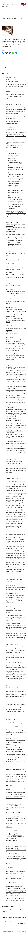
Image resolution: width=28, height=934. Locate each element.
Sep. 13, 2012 (13, 882)
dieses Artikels (21, 595)
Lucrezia (8, 307)
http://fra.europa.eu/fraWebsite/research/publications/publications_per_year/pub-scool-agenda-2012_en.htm (16, 851)
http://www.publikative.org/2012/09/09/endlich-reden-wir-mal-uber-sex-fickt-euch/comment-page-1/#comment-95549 (16, 134)
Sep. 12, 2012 (14, 830)
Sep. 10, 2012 (15, 593)
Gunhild (8, 882)
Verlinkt (11, 21)
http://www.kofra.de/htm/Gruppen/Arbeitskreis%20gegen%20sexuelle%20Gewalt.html (16, 892)
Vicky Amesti (9, 77)
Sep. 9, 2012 (15, 77)
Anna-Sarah (9, 593)
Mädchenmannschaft (7, 3)
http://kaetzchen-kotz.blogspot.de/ (14, 812)
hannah (8, 801)
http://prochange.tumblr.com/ (13, 895)
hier (13, 602)
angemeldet (9, 909)
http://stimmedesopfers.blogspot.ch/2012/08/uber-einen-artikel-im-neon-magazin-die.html (16, 320)
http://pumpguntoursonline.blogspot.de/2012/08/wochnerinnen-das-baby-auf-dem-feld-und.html (16, 825)
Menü (3, 8)
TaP (7, 139)
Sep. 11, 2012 (13, 801)
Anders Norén (23, 931)
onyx (7, 785)
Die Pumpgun (9, 816)
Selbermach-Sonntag (6, 59)
